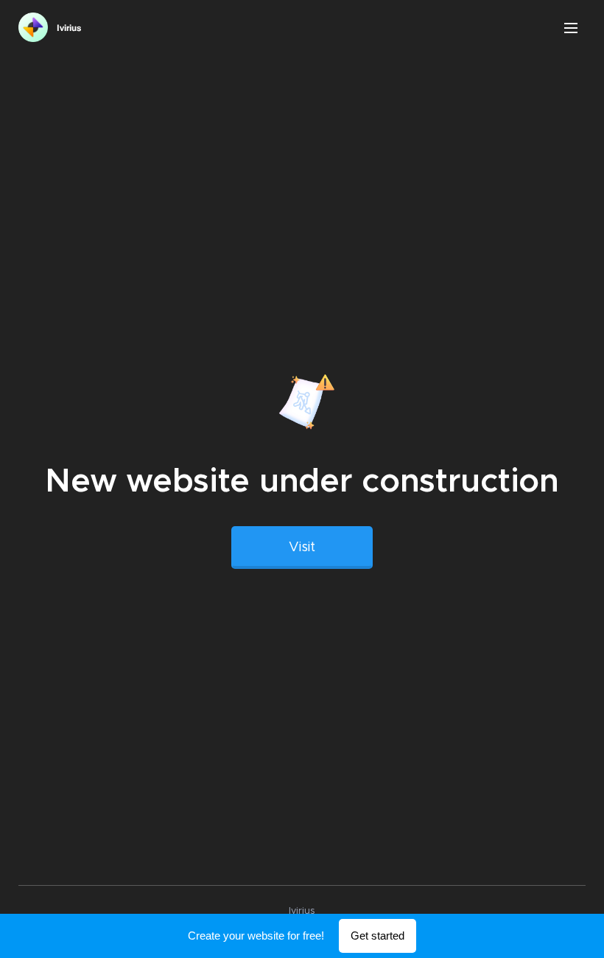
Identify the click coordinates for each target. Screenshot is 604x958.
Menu (571, 27)
